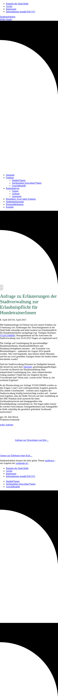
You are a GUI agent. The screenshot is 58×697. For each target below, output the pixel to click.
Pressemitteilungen (14, 204)
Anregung (16, 196)
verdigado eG (22, 463)
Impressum (11, 9)
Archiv (9, 6)
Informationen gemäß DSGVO (20, 11)
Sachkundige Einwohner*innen (26, 183)
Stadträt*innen (18, 180)
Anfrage (16, 193)
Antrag (15, 191)
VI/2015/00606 (7, 335)
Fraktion (10, 177)
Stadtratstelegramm (15, 201)
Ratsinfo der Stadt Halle (17, 3)
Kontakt (10, 207)
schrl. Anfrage (6, 424)
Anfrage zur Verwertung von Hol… (31, 440)
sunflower (49, 460)
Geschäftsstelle (19, 185)
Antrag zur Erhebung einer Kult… (16, 455)
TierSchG (27, 367)
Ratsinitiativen (12, 188)
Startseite (10, 175)
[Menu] (1, 287)
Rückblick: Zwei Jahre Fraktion (21, 199)
